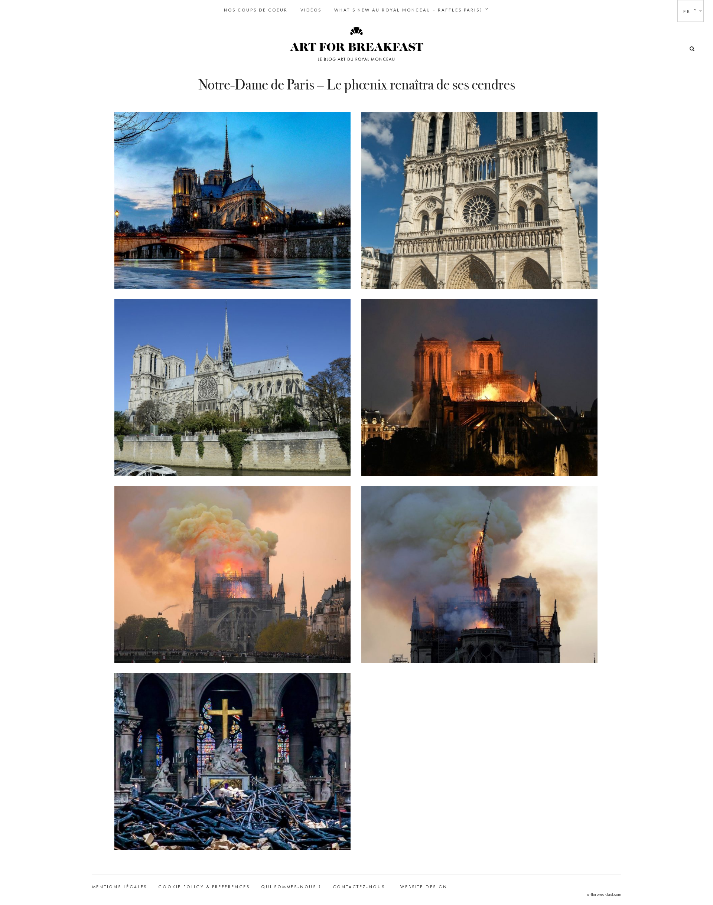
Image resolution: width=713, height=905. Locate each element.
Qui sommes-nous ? (291, 886)
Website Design (423, 886)
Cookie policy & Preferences (204, 886)
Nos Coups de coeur (256, 9)
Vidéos (311, 9)
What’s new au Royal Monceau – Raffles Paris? (408, 9)
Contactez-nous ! (361, 886)
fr (687, 11)
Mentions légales (119, 886)
